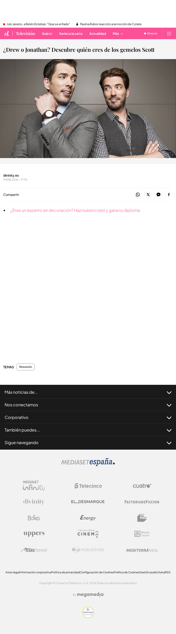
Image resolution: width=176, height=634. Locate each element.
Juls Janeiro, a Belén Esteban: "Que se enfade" (38, 24)
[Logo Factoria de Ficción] (142, 502)
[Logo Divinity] (33, 502)
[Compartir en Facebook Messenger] (158, 195)
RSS (167, 572)
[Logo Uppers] (34, 534)
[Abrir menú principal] (169, 33)
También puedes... (22, 429)
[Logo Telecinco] (88, 486)
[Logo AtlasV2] (34, 550)
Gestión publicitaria (152, 572)
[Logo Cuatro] (142, 486)
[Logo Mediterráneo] (142, 550)
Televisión (25, 33)
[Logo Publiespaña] (88, 550)
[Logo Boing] (34, 518)
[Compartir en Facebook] (169, 195)
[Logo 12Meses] (142, 534)
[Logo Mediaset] (88, 465)
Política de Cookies (126, 572)
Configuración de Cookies (97, 572)
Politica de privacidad (65, 572)
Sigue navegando (21, 442)
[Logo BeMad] (142, 518)
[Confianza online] (88, 617)
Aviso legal (12, 572)
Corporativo (16, 417)
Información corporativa (35, 572)
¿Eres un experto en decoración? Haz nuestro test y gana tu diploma (75, 210)
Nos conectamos (21, 404)
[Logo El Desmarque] (87, 501)
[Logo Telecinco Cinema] (88, 534)
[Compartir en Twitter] (148, 195)
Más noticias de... (21, 392)
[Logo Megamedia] (90, 595)
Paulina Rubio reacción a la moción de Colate (111, 24)
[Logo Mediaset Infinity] (34, 486)
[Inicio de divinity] (7, 33)
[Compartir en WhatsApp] (138, 195)
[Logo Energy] (88, 518)
